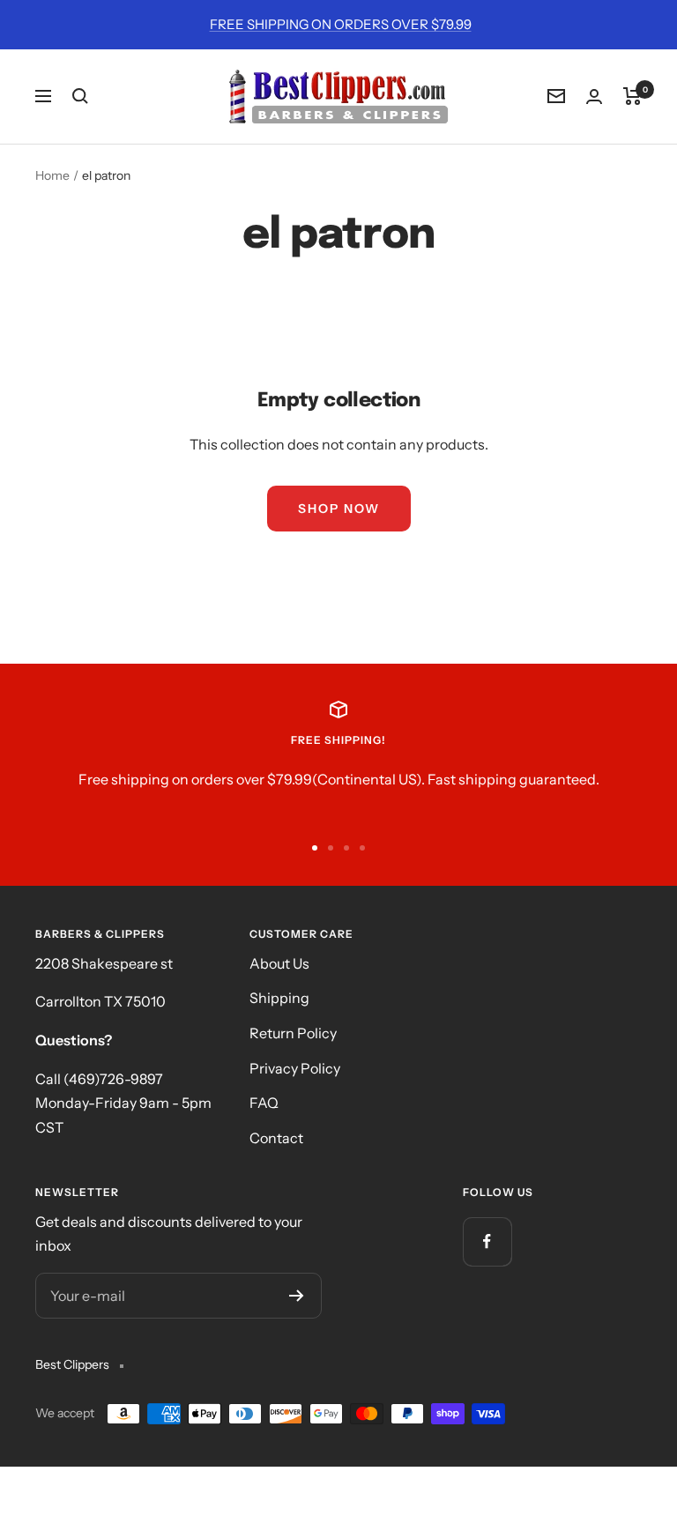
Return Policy (293, 1033)
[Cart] (632, 96)
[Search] (80, 96)
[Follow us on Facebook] (487, 1241)
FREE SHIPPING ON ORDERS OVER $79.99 (341, 24)
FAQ (264, 1102)
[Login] (594, 96)
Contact (276, 1138)
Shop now (339, 508)
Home (52, 175)
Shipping (279, 998)
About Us (279, 963)
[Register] (296, 1295)
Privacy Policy (294, 1068)
